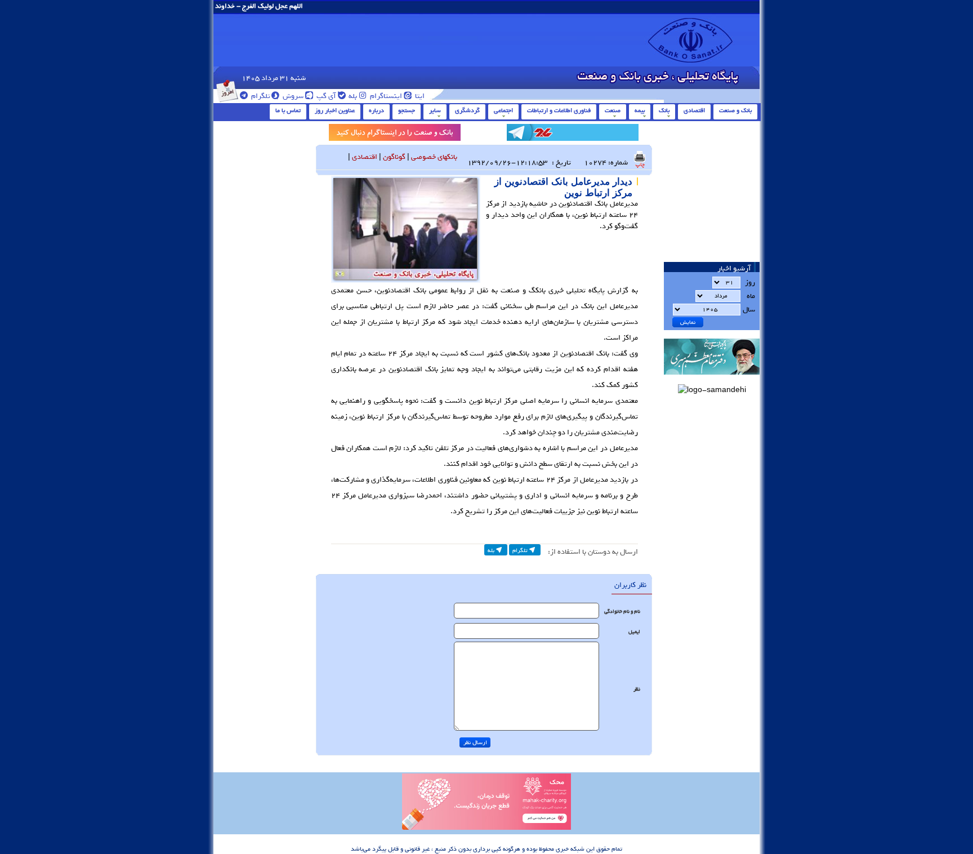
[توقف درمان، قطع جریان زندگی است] (486, 828)
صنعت (613, 110)
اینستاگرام (385, 96)
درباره (376, 110)
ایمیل (634, 632)
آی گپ (325, 96)
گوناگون (394, 157)
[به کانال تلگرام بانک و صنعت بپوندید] (573, 134)
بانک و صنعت (735, 110)
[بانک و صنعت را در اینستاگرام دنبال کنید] (395, 134)
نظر (636, 689)
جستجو (406, 110)
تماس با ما (288, 110)
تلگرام (259, 96)
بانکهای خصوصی (434, 157)
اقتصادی (694, 110)
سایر (435, 110)
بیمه (640, 110)
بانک (664, 110)
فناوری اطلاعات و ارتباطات (559, 110)
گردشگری (467, 110)
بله (352, 96)
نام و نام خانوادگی (622, 611)
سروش (292, 96)
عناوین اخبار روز (335, 110)
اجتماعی (503, 110)
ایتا (419, 96)
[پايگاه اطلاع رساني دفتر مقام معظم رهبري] (712, 378)
